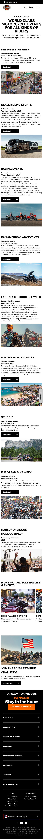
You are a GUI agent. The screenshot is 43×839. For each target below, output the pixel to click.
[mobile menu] (37, 7)
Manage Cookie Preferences (12, 802)
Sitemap (12, 793)
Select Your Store (11, 2)
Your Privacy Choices (12, 806)
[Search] (25, 7)
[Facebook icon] (17, 823)
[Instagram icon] (21, 823)
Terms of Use (12, 796)
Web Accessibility (31, 796)
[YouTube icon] (26, 823)
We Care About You (30, 799)
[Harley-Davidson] (21, 694)
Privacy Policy (12, 799)
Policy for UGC (31, 793)
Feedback (41, 396)
